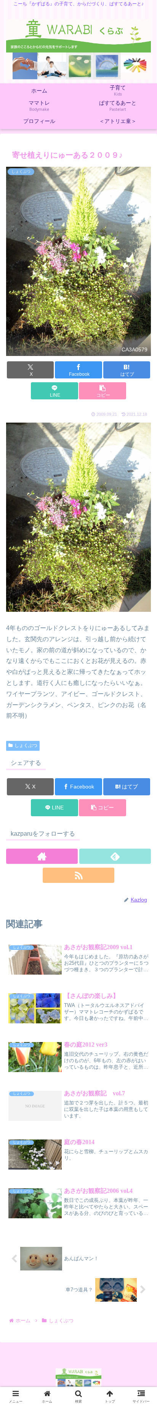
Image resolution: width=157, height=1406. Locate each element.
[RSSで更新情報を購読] (78, 875)
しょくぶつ (25, 745)
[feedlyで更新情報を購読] (115, 856)
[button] (102, 390)
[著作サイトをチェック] (42, 856)
